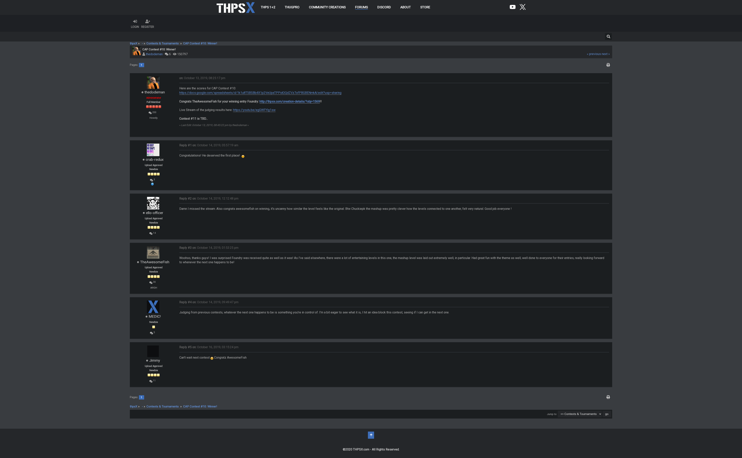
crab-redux (155, 159)
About (405, 7)
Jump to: (552, 414)
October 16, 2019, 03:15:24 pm (208, 347)
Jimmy (154, 360)
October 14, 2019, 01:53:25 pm (208, 248)
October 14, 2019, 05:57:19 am (208, 145)
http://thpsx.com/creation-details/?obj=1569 (290, 101)
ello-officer (154, 213)
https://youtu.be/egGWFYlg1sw (254, 110)
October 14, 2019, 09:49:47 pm (208, 302)
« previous (594, 54)
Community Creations (327, 7)
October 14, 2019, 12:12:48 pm (208, 198)
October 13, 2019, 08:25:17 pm (202, 78)
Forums (361, 7)
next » (606, 54)
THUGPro (292, 7)
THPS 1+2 (268, 7)
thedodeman (154, 54)
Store (425, 7)
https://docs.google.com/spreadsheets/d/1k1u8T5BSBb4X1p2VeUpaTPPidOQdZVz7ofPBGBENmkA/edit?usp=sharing (260, 93)
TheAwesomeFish (154, 262)
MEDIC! (155, 316)
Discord (384, 7)
